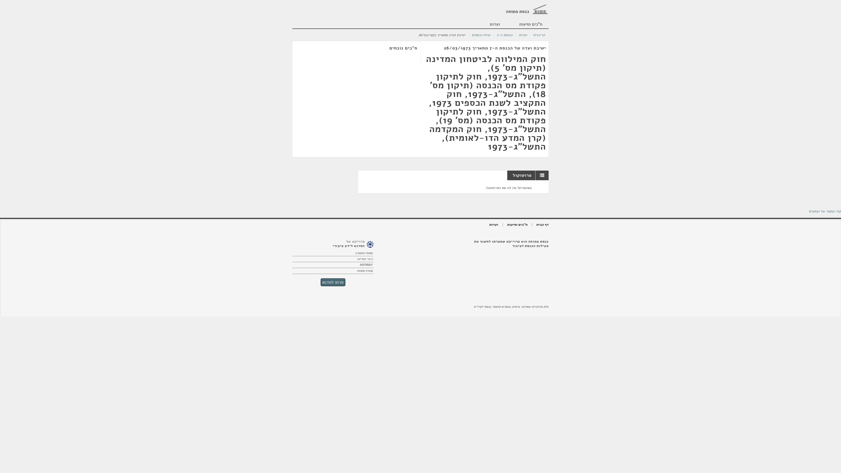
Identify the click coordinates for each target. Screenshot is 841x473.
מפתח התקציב (364, 253)
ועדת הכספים (481, 35)
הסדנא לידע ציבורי (349, 246)
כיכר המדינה (365, 259)
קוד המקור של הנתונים (825, 211)
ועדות (495, 24)
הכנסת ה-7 (505, 35)
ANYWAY (366, 265)
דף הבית (539, 35)
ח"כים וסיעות (530, 24)
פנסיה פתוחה (365, 271)
